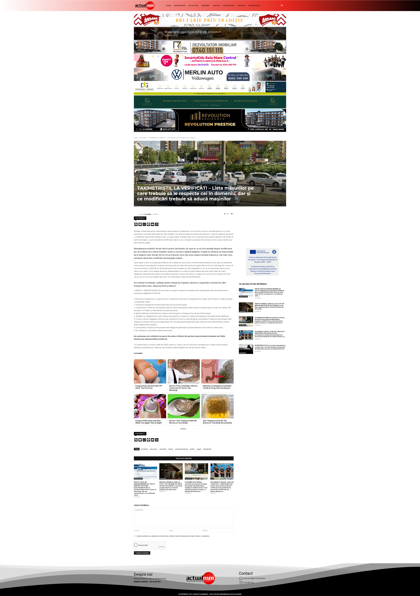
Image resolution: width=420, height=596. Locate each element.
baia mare (153, 449)
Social (151, 182)
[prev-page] (240, 357)
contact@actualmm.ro (254, 578)
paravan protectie (181, 449)
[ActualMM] (136, 214)
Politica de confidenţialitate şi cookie (226, 594)
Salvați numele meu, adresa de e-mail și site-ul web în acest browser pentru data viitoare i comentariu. (173, 536)
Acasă (136, 138)
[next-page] (243, 357)
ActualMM (147, 214)
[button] (282, 5)
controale (162, 449)
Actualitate (163, 478)
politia (192, 449)
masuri (170, 449)
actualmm (144, 449)
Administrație (138, 478)
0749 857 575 (248, 583)
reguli (199, 449)
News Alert (143, 138)
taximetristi (207, 449)
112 (212, 478)
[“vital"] (262, 262)
